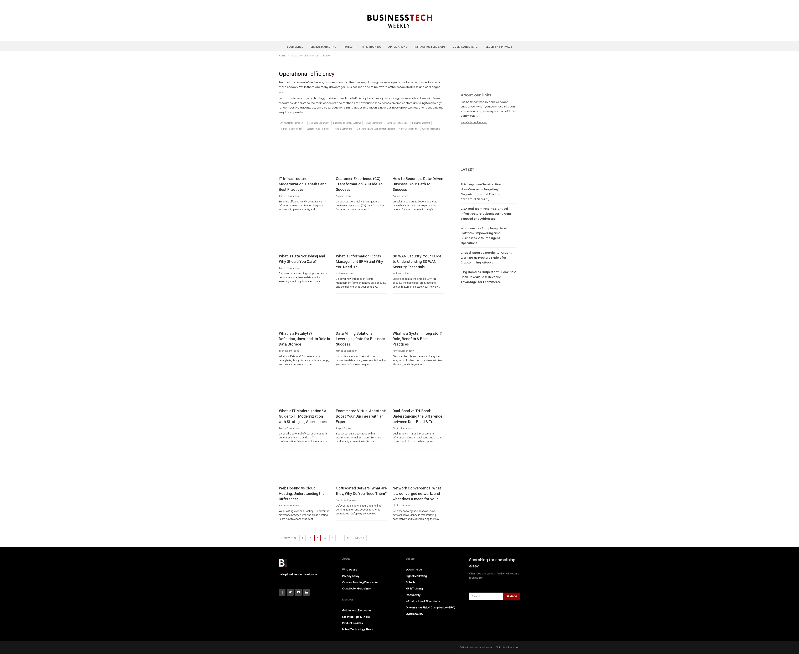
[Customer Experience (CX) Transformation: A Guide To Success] (361, 158)
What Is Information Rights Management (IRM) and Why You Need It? (359, 261)
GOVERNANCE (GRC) (465, 46)
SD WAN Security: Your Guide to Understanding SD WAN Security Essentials (417, 261)
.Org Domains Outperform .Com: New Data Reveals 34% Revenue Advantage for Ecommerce (488, 277)
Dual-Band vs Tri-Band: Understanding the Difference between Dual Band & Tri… (417, 416)
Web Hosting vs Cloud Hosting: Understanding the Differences (302, 493)
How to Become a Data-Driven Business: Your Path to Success (418, 184)
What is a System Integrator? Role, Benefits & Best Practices (417, 338)
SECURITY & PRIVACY (498, 46)
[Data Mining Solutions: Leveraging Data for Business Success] (361, 313)
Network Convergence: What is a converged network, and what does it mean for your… (417, 493)
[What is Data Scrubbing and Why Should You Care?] (304, 236)
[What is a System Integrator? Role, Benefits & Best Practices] (418, 313)
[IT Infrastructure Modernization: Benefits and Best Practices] (304, 158)
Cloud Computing (374, 123)
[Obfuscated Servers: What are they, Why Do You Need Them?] (361, 468)
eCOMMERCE (295, 46)
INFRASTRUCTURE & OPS (429, 46)
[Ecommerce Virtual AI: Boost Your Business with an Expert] (361, 391)
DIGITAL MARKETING (323, 46)
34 (348, 538)
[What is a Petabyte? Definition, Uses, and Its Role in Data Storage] (304, 313)
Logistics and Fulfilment (318, 129)
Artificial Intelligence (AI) (292, 123)
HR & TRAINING (371, 46)
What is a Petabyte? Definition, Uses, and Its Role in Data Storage (304, 338)
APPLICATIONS (397, 46)
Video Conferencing (408, 129)
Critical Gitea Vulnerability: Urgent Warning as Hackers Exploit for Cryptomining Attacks (486, 258)
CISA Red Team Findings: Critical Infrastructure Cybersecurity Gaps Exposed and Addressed (486, 214)
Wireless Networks (431, 129)
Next (358, 538)
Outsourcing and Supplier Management (376, 129)
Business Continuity (319, 123)
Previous (289, 538)
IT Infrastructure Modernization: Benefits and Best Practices (302, 184)
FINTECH (349, 46)
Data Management (421, 123)
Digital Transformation (291, 129)
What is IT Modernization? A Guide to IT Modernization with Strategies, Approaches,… (304, 416)
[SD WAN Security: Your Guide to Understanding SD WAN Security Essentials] (418, 236)
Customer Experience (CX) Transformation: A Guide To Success (359, 184)
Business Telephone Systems (347, 123)
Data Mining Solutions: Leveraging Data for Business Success (360, 338)
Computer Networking (397, 123)
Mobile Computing (343, 129)
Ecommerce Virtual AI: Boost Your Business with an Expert (361, 416)
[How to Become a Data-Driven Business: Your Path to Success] (418, 158)
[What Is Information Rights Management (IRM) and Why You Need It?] (361, 236)
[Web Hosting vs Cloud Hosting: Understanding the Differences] (304, 468)
